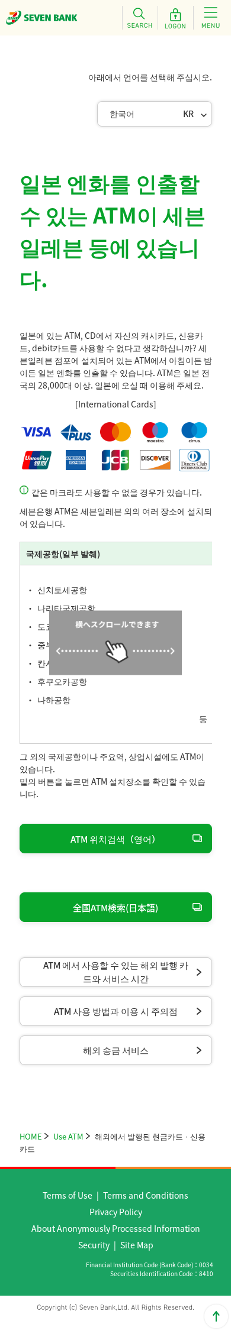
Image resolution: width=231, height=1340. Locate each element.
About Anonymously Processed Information (115, 1228)
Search (140, 17)
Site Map (136, 1245)
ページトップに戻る (216, 1316)
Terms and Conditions (145, 1195)
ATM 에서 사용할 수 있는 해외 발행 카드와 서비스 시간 (115, 972)
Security (94, 1245)
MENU (211, 17)
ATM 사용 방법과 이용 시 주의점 (116, 1011)
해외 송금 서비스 (116, 1050)
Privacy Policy (115, 1212)
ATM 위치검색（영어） (115, 839)
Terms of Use (67, 1195)
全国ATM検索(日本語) (115, 907)
